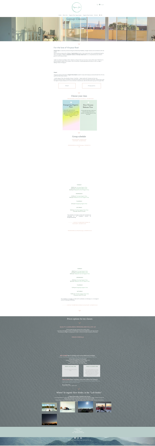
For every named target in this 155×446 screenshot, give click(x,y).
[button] (97, 4)
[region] (71, 115)
